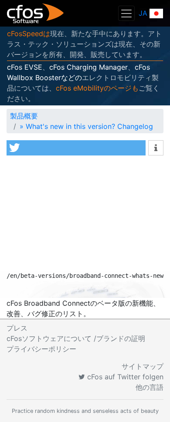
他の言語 (149, 387)
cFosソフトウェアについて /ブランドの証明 (76, 338)
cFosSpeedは (28, 33)
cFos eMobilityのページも (97, 88)
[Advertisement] (85, 215)
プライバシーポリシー (41, 348)
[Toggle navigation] (126, 13)
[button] (76, 147)
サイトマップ (142, 366)
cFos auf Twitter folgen (124, 376)
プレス (17, 328)
